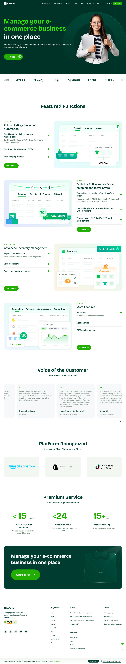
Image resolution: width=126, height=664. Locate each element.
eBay (52, 631)
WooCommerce (55, 639)
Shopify (53, 620)
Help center (74, 637)
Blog (71, 641)
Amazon (53, 624)
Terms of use (108, 616)
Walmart (53, 628)
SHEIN (53, 635)
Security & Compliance (77, 648)
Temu (52, 616)
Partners (73, 645)
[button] (46, 4)
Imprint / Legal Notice (111, 620)
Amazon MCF (74, 624)
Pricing (76, 3)
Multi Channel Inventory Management (82, 620)
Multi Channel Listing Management (81, 613)
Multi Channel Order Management (81, 616)
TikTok (53, 613)
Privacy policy (108, 613)
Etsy (52, 643)
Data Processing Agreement (113, 624)
